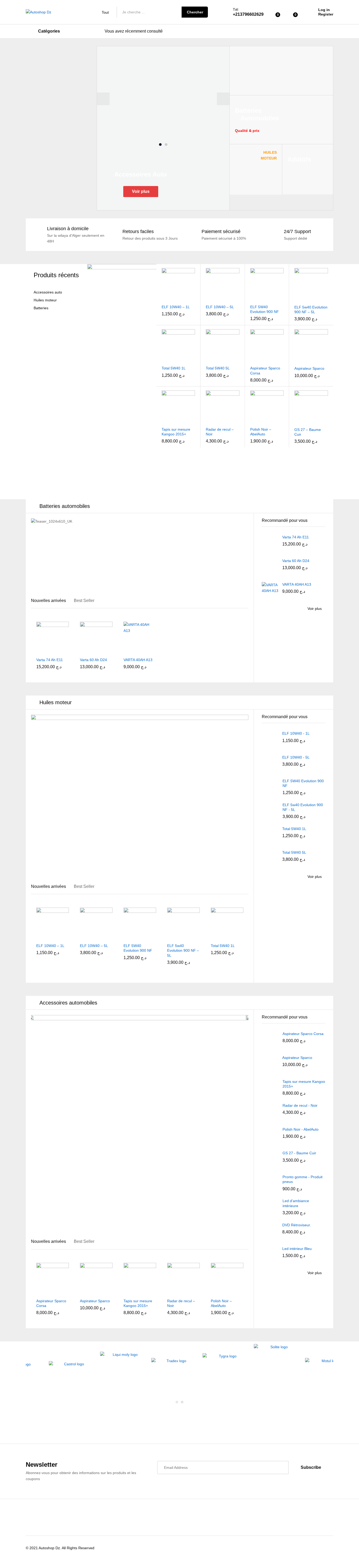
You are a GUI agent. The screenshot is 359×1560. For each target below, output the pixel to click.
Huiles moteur (45, 300)
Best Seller (84, 600)
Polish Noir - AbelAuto (301, 1129)
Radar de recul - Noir (300, 1105)
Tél (235, 9)
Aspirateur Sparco (309, 368)
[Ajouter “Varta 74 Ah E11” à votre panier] (37, 651)
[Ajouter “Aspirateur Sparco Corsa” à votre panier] (251, 359)
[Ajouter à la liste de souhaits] (179, 298)
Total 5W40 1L (174, 368)
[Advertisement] (60, 125)
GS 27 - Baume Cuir (299, 1153)
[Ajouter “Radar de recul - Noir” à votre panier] (207, 420)
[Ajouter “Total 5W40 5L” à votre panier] (207, 359)
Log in (324, 10)
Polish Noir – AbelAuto (260, 431)
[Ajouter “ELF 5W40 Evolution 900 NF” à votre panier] (251, 298)
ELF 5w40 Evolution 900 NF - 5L (303, 807)
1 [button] (160, 144)
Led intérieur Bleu (297, 1249)
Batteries (41, 308)
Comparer (191, 298)
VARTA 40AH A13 (138, 660)
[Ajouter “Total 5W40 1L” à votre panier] (163, 359)
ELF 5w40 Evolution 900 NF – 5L (310, 309)
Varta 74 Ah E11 (49, 660)
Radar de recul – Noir (220, 431)
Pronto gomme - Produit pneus (302, 1179)
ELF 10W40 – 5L (220, 307)
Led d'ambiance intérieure (296, 1203)
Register (325, 14)
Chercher (195, 12)
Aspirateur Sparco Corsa (265, 370)
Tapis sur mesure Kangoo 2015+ (176, 431)
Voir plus (141, 191)
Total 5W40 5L (218, 368)
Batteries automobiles (64, 506)
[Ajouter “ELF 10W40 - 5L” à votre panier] (207, 298)
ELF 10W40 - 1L (296, 733)
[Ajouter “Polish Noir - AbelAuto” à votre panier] (251, 420)
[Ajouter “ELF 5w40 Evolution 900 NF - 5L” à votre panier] (296, 298)
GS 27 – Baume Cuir (307, 432)
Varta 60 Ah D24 (93, 660)
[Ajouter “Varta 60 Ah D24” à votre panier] (81, 651)
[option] (163, 98)
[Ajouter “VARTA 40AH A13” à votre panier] (124, 651)
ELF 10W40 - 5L (296, 757)
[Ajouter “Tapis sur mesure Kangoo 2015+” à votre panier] (163, 420)
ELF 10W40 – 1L (176, 307)
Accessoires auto (48, 292)
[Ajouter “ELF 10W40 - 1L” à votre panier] (163, 298)
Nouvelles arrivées (48, 600)
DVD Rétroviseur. (296, 1225)
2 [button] (166, 144)
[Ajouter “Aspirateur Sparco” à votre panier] (296, 359)
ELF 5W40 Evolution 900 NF (264, 309)
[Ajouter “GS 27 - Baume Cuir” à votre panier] (296, 420)
